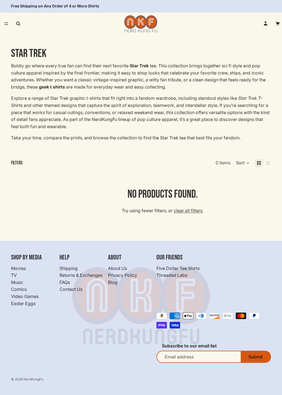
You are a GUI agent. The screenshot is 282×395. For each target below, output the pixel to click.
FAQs (64, 282)
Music (17, 282)
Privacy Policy (122, 275)
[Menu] (6, 23)
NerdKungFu (33, 379)
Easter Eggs (23, 303)
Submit (255, 357)
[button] (243, 163)
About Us (117, 268)
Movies (18, 268)
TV (14, 275)
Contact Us (70, 289)
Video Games (25, 296)
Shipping (68, 268)
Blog (112, 282)
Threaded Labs (171, 275)
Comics (19, 289)
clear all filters (188, 210)
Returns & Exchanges (80, 275)
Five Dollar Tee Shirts (178, 268)
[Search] (18, 24)
